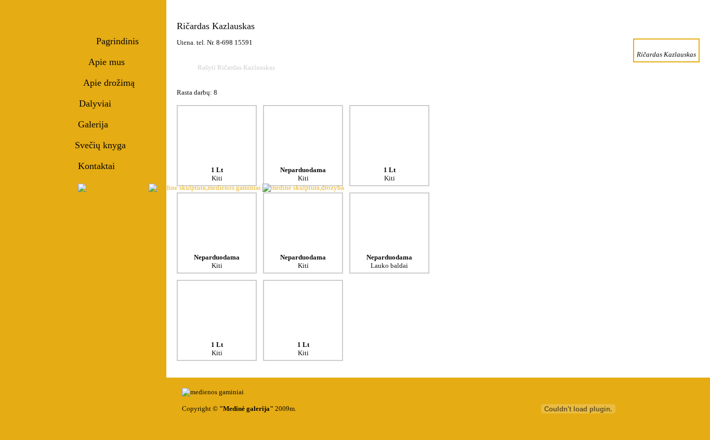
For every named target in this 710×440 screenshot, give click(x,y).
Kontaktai (96, 166)
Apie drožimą (109, 82)
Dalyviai (95, 103)
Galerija (93, 124)
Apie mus (106, 62)
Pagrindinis (117, 41)
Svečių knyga (100, 145)
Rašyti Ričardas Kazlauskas (236, 67)
